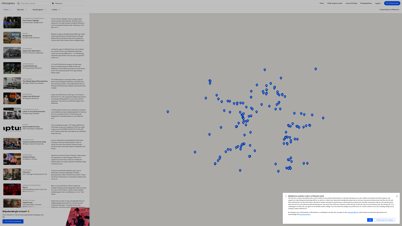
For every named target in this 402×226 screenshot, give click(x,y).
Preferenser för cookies (384, 220)
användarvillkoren (352, 212)
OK (370, 220)
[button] (397, 196)
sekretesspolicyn (304, 214)
